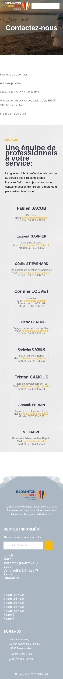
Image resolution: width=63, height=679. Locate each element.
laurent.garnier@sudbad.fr (35, 245)
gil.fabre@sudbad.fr (35, 441)
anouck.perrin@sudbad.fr (34, 413)
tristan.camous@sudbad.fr (35, 386)
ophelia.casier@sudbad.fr (35, 358)
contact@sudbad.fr (35, 300)
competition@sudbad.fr (35, 330)
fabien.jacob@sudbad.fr (35, 217)
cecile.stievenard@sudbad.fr (35, 272)
